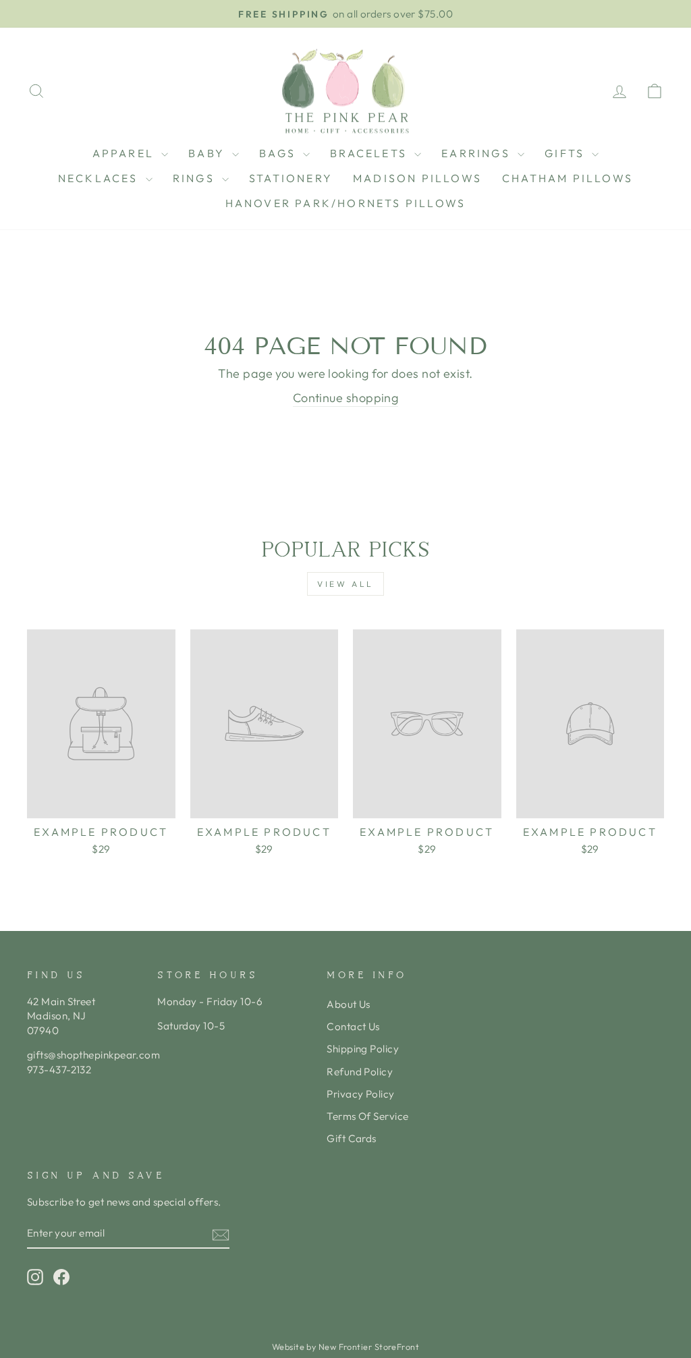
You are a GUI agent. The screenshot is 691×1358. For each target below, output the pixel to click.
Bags (279, 153)
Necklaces (100, 178)
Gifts (566, 153)
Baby (208, 153)
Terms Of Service (367, 1116)
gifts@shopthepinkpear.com (93, 1054)
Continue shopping (346, 397)
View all (345, 584)
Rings (196, 178)
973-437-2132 (59, 1069)
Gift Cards (352, 1138)
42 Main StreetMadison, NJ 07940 (61, 1016)
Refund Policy (360, 1071)
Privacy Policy (360, 1093)
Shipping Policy (363, 1048)
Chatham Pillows (567, 178)
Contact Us (353, 1026)
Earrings (477, 153)
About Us (348, 1004)
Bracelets (370, 153)
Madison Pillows (417, 178)
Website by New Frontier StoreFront (345, 1346)
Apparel (125, 153)
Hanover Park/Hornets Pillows (345, 203)
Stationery (291, 178)
